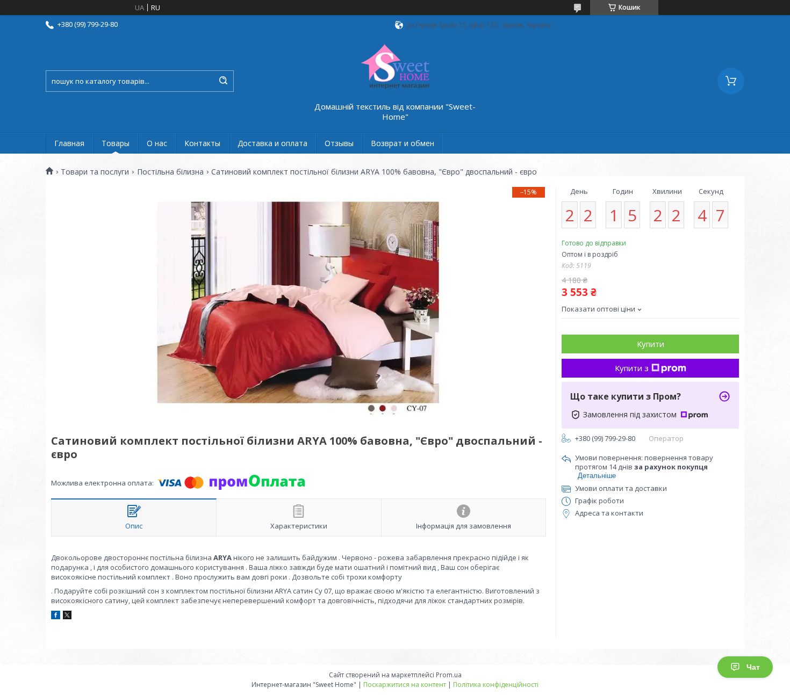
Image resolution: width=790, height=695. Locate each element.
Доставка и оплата (272, 143)
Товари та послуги (95, 172)
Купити (650, 343)
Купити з (632, 368)
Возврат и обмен (402, 143)
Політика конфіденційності (495, 684)
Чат (753, 667)
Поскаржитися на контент (404, 684)
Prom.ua (449, 674)
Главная (69, 143)
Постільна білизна (170, 172)
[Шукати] (223, 81)
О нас (157, 143)
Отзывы (339, 143)
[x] (67, 616)
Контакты (202, 143)
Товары (116, 143)
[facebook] (55, 616)
